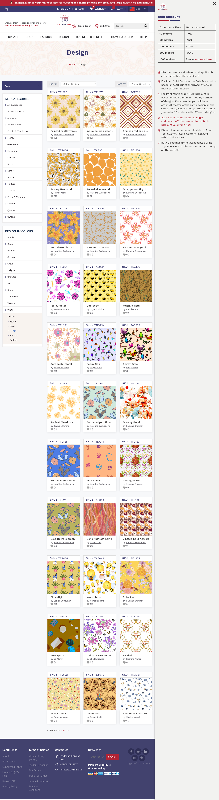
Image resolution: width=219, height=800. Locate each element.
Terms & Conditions (34, 788)
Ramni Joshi (60, 193)
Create (13, 37)
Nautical (11, 157)
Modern (11, 203)
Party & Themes (16, 197)
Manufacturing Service (36, 758)
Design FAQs (9, 781)
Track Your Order (38, 775)
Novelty (11, 164)
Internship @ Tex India (11, 774)
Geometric (13, 144)
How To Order (122, 37)
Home (72, 64)
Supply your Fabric (12, 766)
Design (64, 37)
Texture (11, 184)
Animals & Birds (15, 111)
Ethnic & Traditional (18, 131)
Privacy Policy (9, 786)
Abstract (12, 118)
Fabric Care (8, 761)
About (5, 756)
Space (10, 177)
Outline (11, 216)
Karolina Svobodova (64, 134)
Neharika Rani (97, 601)
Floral (10, 137)
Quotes (11, 210)
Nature (11, 170)
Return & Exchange (39, 781)
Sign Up (112, 757)
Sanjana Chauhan (134, 426)
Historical (12, 151)
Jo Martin (58, 659)
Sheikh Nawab (97, 659)
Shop (29, 37)
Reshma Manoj (133, 659)
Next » (65, 730)
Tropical (11, 190)
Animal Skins (14, 124)
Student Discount (38, 765)
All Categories (14, 105)
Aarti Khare (95, 542)
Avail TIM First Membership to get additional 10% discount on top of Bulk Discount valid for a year (185, 121)
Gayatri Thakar (97, 309)
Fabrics (46, 37)
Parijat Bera (96, 367)
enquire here (203, 59)
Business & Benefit (90, 37)
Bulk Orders (35, 770)
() (55, 138)
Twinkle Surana (61, 309)
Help (143, 37)
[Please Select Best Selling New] (140, 84)
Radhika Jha (132, 309)
